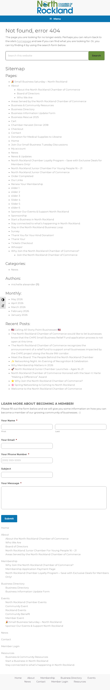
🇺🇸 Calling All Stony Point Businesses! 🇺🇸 (36, 329)
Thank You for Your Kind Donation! (32, 235)
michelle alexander (23, 284)
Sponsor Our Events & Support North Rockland (40, 211)
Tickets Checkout (22, 243)
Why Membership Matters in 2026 (32, 365)
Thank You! (18, 239)
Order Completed (22, 176)
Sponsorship (19, 215)
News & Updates (21, 156)
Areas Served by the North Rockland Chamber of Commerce (48, 101)
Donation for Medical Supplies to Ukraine (36, 136)
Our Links (17, 180)
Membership (9, 561)
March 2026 (18, 307)
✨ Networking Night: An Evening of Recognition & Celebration (49, 361)
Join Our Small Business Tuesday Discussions (39, 144)
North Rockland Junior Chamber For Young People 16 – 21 (46, 168)
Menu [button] (57, 18)
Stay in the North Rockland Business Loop (37, 227)
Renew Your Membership (27, 184)
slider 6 (15, 207)
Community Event (16, 606)
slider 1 (15, 188)
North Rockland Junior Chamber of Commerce (40, 172)
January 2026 (19, 315)
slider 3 (15, 195)
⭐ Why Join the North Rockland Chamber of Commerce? (47, 380)
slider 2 (15, 192)
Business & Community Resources (32, 105)
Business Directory (23, 109)
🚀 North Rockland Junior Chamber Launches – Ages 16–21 (47, 369)
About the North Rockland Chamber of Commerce (48, 89)
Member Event (14, 618)
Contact (16, 132)
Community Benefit (17, 614)
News (14, 152)
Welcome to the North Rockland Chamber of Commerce (46, 388)
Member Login (10, 646)
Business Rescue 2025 (25, 117)
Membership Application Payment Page (30, 569)
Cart (13, 121)
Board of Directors (28, 93)
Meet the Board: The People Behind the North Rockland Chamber (52, 357)
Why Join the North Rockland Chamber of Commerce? (45, 251)
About (15, 85)
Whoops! (16, 247)
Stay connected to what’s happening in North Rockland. (45, 223)
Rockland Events (15, 610)
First (3, 431)
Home (15, 140)
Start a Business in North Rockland (32, 219)
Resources (7, 653)
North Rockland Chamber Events (26, 602)
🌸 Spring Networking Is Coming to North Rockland (43, 384)
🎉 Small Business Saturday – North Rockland (39, 81)
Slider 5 (15, 203)
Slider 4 (15, 199)
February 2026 (20, 311)
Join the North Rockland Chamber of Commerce (47, 255)
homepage (24, 41)
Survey (15, 231)
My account (18, 148)
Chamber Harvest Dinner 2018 (29, 125)
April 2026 (17, 303)
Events (5, 598)
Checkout (17, 129)
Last (57, 431)
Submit (9, 518)
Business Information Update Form (33, 113)
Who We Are (25, 97)
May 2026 (17, 299)
